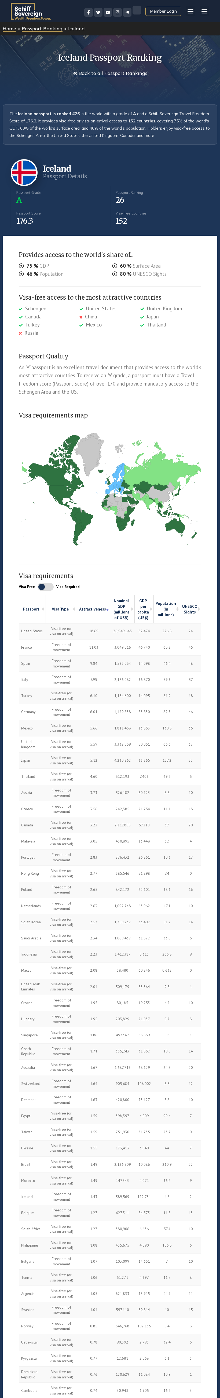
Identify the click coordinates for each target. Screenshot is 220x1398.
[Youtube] (108, 12)
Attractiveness (92, 609)
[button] (204, 11)
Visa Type (60, 609)
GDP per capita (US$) (143, 609)
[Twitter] (98, 12)
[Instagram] (117, 12)
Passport (31, 609)
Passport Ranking (42, 29)
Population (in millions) (166, 609)
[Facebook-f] (88, 12)
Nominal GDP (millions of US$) (121, 609)
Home (9, 29)
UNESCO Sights (189, 609)
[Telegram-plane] (127, 12)
